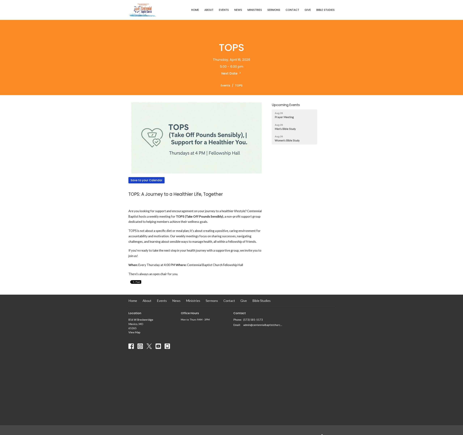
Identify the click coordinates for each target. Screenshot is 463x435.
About (208, 10)
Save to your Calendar (146, 180)
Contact (292, 10)
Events (224, 10)
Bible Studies (325, 10)
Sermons (273, 10)
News (238, 10)
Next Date (229, 73)
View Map (134, 332)
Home (195, 10)
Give (308, 10)
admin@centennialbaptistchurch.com (262, 324)
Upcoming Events (286, 105)
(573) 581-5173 (253, 319)
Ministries (254, 10)
